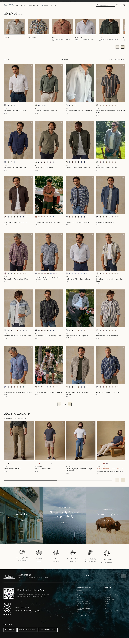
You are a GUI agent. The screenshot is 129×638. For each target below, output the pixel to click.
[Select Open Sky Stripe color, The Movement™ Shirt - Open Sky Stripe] (67, 273)
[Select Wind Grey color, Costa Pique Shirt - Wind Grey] (54, 162)
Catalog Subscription (83, 601)
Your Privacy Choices (83, 615)
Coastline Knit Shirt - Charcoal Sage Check (48, 336)
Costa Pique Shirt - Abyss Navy (105, 222)
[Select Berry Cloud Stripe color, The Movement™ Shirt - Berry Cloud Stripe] (78, 273)
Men (17, 5)
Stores (106, 606)
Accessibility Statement (83, 604)
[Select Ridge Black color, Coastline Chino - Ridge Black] (8, 463)
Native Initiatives (109, 599)
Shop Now (107, 520)
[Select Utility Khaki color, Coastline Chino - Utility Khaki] (23, 463)
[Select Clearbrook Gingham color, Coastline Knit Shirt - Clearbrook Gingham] (81, 162)
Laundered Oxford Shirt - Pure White (15, 111)
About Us (107, 590)
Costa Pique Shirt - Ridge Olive (44, 168)
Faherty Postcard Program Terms (84, 612)
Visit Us (21, 520)
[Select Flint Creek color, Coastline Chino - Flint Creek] (17, 463)
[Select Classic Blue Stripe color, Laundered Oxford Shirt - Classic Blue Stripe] (14, 105)
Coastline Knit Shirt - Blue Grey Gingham (78, 222)
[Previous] (2, 1)
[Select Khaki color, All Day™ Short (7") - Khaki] (36, 463)
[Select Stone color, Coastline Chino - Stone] (20, 463)
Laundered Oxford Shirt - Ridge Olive (46, 111)
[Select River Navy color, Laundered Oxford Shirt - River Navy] (8, 105)
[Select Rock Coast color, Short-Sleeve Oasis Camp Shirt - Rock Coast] (115, 105)
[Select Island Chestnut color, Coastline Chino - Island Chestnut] (11, 463)
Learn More (64, 522)
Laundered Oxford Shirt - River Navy (15, 168)
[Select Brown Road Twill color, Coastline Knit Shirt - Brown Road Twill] (73, 162)
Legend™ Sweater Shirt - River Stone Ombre (17, 336)
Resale (45, 5)
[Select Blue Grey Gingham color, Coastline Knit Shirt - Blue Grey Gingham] (70, 162)
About (56, 5)
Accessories (31, 5)
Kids (38, 5)
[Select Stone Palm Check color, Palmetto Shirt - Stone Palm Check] (112, 162)
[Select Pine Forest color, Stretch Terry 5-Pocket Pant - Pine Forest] (70, 463)
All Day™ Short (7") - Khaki (43, 469)
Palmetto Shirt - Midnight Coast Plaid (107, 392)
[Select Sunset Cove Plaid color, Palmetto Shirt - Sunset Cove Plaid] (97, 162)
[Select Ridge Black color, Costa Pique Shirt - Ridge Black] (42, 162)
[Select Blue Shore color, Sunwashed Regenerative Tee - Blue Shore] (113, 463)
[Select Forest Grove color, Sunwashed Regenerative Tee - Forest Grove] (110, 463)
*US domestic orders (22, 560)
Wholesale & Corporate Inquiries (111, 611)
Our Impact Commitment (90, 561)
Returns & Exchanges (27, 629)
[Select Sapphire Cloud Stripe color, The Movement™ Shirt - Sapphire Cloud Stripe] (76, 273)
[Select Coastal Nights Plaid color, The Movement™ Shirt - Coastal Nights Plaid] (70, 273)
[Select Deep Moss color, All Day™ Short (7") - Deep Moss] (42, 463)
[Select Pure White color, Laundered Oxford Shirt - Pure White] (5, 105)
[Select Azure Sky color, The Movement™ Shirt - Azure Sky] (81, 273)
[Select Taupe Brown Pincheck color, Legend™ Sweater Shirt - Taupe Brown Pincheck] (84, 330)
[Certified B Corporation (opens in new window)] (7, 609)
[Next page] (70, 404)
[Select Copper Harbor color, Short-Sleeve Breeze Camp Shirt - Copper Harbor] (36, 217)
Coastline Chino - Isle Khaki (12, 469)
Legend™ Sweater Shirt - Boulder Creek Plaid (48, 392)
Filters (6, 59)
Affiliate (107, 604)
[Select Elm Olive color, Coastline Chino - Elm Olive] (14, 463)
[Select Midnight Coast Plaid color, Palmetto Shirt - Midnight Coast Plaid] (103, 162)
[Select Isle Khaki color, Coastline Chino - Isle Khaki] (5, 463)
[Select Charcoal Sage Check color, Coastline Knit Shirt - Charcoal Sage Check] (78, 162)
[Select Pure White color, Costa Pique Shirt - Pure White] (48, 162)
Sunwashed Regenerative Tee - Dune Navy (110, 471)
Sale (50, 5)
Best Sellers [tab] (8, 418)
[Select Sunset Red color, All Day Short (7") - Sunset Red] (39, 463)
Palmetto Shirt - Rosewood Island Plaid (16, 279)
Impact (107, 593)
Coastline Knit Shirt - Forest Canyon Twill (78, 168)
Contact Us (80, 590)
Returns (79, 599)
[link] (14, 29)
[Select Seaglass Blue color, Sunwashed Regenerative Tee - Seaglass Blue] (101, 463)
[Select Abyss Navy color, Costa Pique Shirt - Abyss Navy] (39, 162)
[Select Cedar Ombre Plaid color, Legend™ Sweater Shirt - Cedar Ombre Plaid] (14, 330)
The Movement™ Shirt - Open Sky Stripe (78, 279)
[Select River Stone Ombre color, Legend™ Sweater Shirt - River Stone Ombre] (5, 330)
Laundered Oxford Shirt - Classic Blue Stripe (79, 111)
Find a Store (10, 629)
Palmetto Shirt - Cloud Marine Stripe (107, 336)
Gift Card (79, 597)
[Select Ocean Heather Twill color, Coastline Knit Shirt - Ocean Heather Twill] (84, 162)
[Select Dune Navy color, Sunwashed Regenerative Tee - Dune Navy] (98, 463)
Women (23, 5)
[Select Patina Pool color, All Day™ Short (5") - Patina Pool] (48, 463)
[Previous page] (59, 404)
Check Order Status (48, 629)
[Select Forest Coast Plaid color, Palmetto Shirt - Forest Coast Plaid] (106, 162)
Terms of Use (81, 606)
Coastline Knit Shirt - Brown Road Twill (15, 222)
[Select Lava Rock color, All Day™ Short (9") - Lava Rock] (45, 463)
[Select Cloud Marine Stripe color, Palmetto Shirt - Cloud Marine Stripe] (109, 162)
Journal (107, 601)
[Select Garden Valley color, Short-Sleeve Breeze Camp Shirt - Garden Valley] (39, 217)
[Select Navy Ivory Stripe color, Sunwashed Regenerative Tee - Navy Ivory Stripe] (116, 463)
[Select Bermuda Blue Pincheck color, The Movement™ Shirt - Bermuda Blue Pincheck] (73, 273)
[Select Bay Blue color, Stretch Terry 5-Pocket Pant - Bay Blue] (76, 463)
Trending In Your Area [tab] (19, 418)
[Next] (126, 1)
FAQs (78, 595)
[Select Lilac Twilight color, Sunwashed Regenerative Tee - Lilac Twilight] (107, 463)
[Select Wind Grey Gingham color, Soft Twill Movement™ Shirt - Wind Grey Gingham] (17, 387)
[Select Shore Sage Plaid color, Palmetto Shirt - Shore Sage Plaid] (115, 162)
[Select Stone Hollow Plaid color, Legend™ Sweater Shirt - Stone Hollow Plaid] (8, 330)
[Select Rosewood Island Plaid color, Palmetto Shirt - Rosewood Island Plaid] (100, 162)
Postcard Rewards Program (112, 595)
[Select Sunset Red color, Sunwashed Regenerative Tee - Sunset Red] (104, 463)
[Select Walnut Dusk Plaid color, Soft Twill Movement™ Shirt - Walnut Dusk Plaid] (20, 387)
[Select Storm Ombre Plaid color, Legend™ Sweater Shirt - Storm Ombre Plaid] (11, 330)
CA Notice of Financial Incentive (83, 608)
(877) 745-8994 (25, 607)
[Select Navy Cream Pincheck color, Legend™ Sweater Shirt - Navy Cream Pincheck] (23, 330)
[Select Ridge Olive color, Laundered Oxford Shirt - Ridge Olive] (11, 105)
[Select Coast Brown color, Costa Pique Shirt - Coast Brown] (45, 162)
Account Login (81, 593)
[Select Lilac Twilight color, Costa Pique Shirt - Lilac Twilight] (51, 162)
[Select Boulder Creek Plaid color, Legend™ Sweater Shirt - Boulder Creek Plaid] (17, 330)
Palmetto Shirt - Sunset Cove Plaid (106, 168)
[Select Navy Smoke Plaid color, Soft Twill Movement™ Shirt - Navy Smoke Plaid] (11, 387)
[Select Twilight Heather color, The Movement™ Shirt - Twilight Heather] (84, 273)
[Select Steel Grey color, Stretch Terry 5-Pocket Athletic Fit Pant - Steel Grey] (79, 463)
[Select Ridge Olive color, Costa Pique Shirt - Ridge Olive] (36, 162)
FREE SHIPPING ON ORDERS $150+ (64, 1)
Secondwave (109, 562)
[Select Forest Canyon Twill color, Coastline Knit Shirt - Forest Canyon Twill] (67, 162)
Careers (107, 608)
